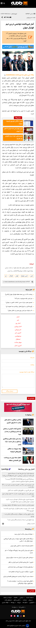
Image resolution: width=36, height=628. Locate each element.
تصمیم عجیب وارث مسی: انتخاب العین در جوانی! (19, 302)
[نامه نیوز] (19, 3)
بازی (32, 276)
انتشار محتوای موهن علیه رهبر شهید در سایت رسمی (19, 268)
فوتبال (11, 276)
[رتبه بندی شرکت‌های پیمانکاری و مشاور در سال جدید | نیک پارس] (28, 441)
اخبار (18, 317)
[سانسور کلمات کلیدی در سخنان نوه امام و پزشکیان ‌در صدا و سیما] (28, 431)
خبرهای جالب (8, 600)
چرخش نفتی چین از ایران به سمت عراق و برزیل (19, 557)
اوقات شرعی (5, 603)
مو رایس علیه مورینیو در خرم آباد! (23, 298)
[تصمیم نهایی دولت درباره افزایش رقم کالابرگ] (28, 138)
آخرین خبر (18, 333)
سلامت (24, 600)
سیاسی (22, 598)
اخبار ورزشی (18, 326)
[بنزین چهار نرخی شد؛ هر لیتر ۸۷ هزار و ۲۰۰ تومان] (28, 130)
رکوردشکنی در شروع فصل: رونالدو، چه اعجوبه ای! (19, 306)
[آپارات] (11, 616)
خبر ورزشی (18, 330)
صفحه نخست (29, 598)
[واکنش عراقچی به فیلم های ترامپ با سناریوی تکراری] (28, 422)
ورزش (30, 600)
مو (6, 276)
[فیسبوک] (5, 17)
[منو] (2, 3)
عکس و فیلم (17, 600)
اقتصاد (16, 598)
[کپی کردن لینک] (32, 282)
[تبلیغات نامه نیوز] (18, 47)
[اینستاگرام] (21, 616)
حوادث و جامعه (8, 598)
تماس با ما (22, 607)
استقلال (18, 339)
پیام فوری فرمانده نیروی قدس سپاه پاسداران (20, 567)
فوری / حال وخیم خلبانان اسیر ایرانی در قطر (21, 562)
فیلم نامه (25, 603)
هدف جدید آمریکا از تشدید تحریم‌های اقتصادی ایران (18, 576)
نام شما (32, 358)
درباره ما (14, 607)
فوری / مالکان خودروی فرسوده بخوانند (14, 122)
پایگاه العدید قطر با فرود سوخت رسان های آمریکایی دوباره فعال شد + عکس (18, 540)
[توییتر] (7, 17)
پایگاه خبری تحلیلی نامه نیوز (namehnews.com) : (19, 75)
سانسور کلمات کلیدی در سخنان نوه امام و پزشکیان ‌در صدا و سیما (12, 432)
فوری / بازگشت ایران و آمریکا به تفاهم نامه (21, 572)
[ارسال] (10, 17)
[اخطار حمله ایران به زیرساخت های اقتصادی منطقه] (28, 460)
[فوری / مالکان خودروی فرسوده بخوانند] (28, 123)
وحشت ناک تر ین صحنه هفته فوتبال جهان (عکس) (18, 294)
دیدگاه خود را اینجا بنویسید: (26, 372)
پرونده (18, 603)
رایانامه (32, 365)
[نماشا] (14, 616)
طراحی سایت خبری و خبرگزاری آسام (16, 626)
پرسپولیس (18, 336)
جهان (17, 276)
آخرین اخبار (18, 345)
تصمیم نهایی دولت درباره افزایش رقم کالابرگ (14, 137)
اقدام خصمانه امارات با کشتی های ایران (22, 546)
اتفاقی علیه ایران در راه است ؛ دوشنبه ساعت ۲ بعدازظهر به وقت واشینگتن (20, 582)
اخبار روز (18, 323)
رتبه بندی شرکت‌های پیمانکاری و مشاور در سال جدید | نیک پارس (12, 442)
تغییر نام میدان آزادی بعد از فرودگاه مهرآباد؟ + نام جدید (19, 551)
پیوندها (13, 603)
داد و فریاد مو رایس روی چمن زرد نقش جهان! (20, 310)
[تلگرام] (4, 17)
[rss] (24, 616)
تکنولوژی (32, 603)
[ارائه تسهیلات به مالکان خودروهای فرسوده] (28, 451)
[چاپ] (9, 17)
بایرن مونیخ (24, 276)
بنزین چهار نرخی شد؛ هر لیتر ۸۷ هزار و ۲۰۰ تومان (13, 130)
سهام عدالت (18, 342)
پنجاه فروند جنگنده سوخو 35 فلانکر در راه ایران (20, 271)
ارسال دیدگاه (9, 391)
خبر (18, 320)
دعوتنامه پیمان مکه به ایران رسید (23, 534)
